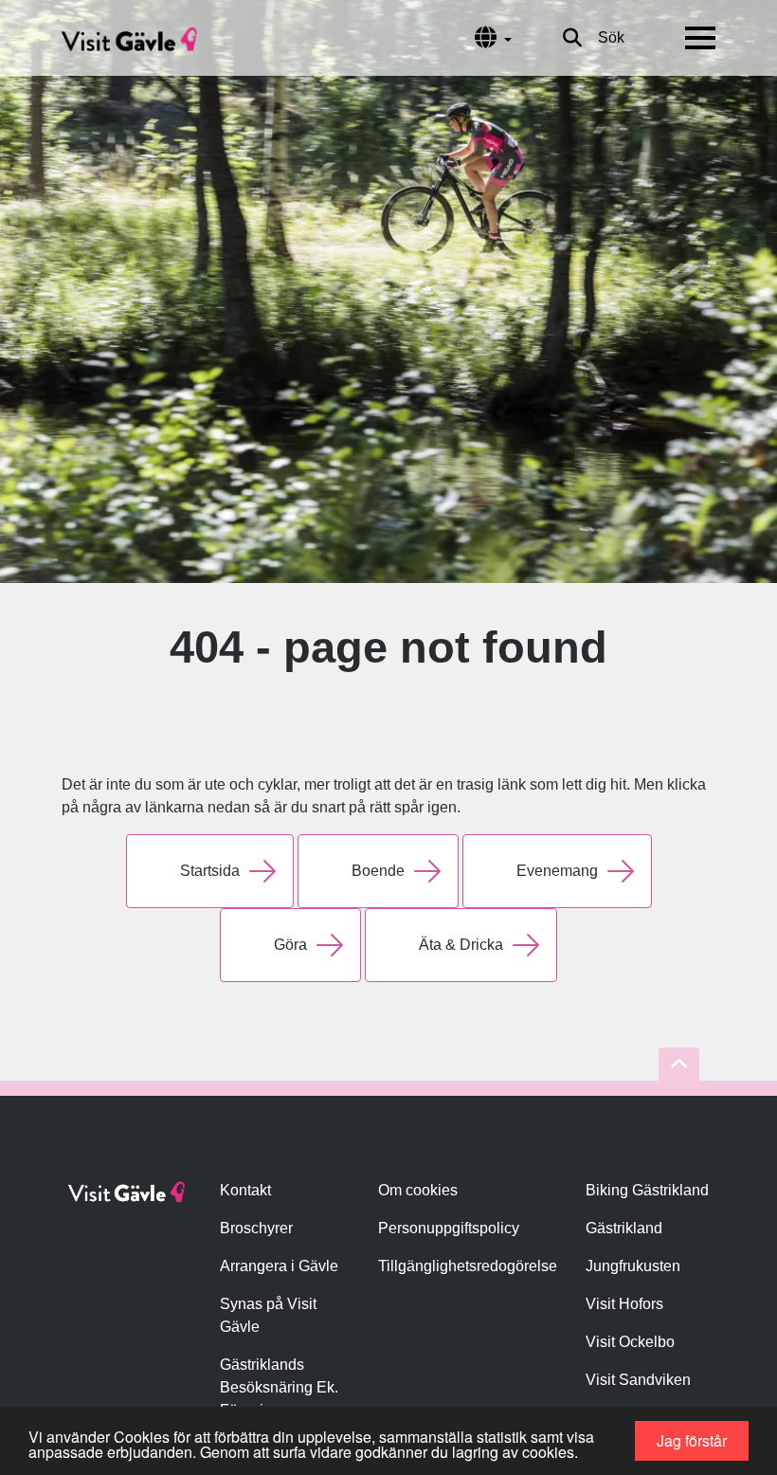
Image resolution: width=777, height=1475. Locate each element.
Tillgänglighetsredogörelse (467, 1266)
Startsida (210, 871)
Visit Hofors (624, 1304)
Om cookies (418, 1190)
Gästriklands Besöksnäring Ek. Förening (279, 1387)
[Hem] (129, 38)
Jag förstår (692, 1440)
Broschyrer (256, 1228)
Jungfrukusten (633, 1266)
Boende (378, 871)
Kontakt (245, 1190)
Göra (290, 945)
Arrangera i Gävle (279, 1266)
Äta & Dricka (461, 945)
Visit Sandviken (638, 1380)
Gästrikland (624, 1228)
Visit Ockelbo (630, 1342)
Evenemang (557, 871)
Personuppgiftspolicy (448, 1228)
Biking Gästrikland (647, 1190)
